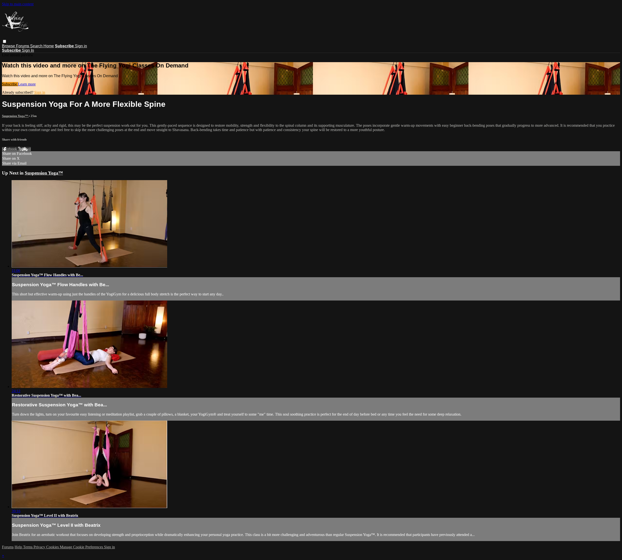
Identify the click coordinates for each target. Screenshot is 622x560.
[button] (4, 41)
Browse (9, 46)
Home (48, 46)
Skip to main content (18, 4)
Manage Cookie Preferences (82, 547)
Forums (23, 46)
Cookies (53, 547)
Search (36, 46)
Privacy (40, 547)
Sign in (81, 46)
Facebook (10, 149)
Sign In (28, 50)
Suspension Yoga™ (15, 116)
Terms (28, 547)
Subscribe (10, 84)
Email (26, 149)
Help (19, 547)
